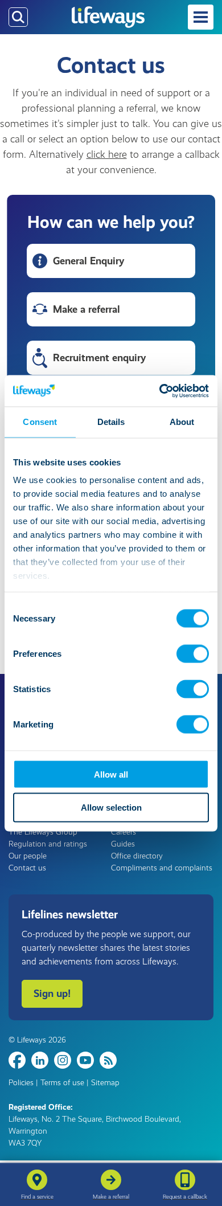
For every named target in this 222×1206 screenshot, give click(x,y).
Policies (21, 1083)
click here (107, 154)
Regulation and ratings (48, 844)
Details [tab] (111, 422)
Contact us (27, 868)
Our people (28, 856)
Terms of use (62, 1083)
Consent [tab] (40, 422)
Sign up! (52, 993)
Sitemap (105, 1083)
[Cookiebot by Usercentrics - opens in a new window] (159, 390)
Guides (123, 844)
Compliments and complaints (161, 868)
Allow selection (111, 807)
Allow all (111, 774)
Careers (123, 832)
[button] (200, 17)
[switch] (192, 653)
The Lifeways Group (43, 832)
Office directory (137, 856)
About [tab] (182, 422)
